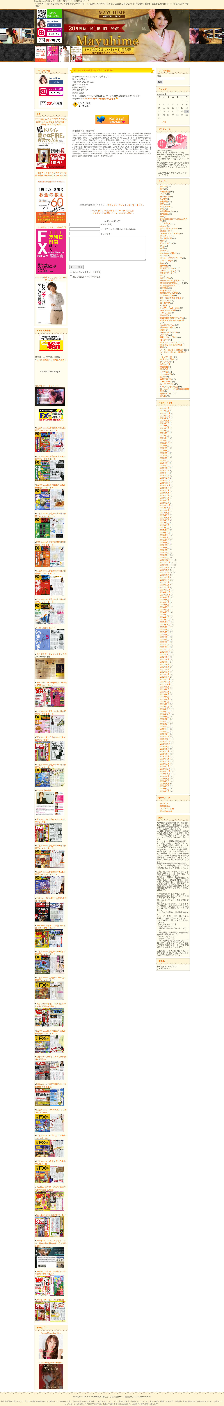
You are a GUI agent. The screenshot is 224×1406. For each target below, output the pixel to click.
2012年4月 (164, 669)
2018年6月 (164, 493)
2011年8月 (164, 689)
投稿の (165, 806)
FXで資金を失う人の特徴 (171, 345)
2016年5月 (164, 550)
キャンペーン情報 (168, 310)
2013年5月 (164, 637)
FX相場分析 (165, 231)
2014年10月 (165, 595)
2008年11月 (165, 771)
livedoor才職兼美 (43, 790)
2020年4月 (164, 455)
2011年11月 (165, 682)
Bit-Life (163, 251)
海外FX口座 (165, 364)
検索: (159, 76)
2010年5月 (164, 726)
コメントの (167, 808)
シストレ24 (165, 300)
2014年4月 (164, 610)
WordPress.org (166, 811)
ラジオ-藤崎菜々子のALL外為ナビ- (51, 360)
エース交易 (165, 303)
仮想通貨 (164, 201)
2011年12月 (165, 679)
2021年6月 (164, 426)
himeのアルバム (167, 325)
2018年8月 (164, 488)
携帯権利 (164, 265)
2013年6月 (164, 634)
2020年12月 (165, 440)
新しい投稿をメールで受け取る (87, 277)
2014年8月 (164, 600)
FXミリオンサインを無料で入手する (99, 98)
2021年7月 (164, 423)
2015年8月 (164, 570)
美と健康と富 (166, 238)
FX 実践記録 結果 (167, 285)
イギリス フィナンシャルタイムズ (51, 654)
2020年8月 (164, 445)
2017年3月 (164, 525)
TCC (162, 246)
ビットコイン (166, 243)
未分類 (163, 396)
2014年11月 (165, 592)
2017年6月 (164, 518)
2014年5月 (164, 607)
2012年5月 (164, 667)
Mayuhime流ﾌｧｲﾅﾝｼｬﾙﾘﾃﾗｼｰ (51, 1363)
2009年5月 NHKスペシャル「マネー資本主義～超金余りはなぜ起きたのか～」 (51, 1243)
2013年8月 (164, 629)
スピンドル (165, 278)
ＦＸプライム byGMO (169, 308)
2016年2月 (164, 555)
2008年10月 (165, 774)
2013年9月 (164, 627)
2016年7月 (164, 545)
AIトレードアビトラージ (171, 258)
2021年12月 (165, 413)
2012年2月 (164, 674)
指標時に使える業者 (169, 293)
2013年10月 (165, 625)
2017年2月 (164, 528)
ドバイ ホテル (167, 261)
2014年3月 (164, 612)
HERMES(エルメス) (168, 268)
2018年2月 (164, 503)
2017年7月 (164, 515)
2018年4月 (164, 498)
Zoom (162, 263)
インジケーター (167, 357)
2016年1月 (164, 557)
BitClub (163, 186)
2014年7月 (164, 602)
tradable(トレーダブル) (170, 233)
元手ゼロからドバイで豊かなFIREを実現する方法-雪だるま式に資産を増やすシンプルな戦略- (51, 122)
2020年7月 (164, 448)
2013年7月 (164, 632)
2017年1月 (164, 530)
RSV (162, 189)
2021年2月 (164, 436)
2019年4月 (164, 473)
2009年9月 (164, 746)
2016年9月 (164, 540)
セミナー (164, 340)
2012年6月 (164, 664)
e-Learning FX (166, 374)
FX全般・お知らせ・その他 (172, 320)
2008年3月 (164, 791)
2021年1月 (164, 438)
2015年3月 (164, 582)
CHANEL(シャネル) (168, 271)
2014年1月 (164, 617)
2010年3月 (164, 731)
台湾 (162, 248)
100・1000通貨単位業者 (170, 298)
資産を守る (165, 196)
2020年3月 (164, 458)
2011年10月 (165, 684)
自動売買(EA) (166, 379)
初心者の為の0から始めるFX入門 (173, 220)
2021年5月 (164, 428)
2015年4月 (164, 580)
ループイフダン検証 (169, 387)
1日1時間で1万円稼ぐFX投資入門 (51, 227)
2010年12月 (165, 709)
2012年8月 (164, 659)
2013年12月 (165, 619)
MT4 (162, 241)
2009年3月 (164, 761)
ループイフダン (167, 384)
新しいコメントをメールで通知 (87, 272)
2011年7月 (164, 692)
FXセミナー (165, 206)
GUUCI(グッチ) (166, 273)
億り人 (163, 204)
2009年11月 (165, 741)
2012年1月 (164, 677)
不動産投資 (165, 191)
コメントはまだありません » (131, 205)
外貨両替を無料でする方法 (172, 318)
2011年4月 (164, 699)
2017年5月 (164, 520)
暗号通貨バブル (167, 211)
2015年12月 (165, 560)
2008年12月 (165, 769)
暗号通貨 (164, 214)
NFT (162, 276)
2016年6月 (164, 547)
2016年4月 (164, 552)
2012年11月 (165, 652)
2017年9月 (164, 510)
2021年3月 (164, 433)
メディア (164, 335)
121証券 (163, 305)
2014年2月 (164, 614)
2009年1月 (164, 766)
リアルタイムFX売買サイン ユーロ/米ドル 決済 (113, 211)
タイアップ (165, 362)
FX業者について (167, 290)
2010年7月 (164, 721)
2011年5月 (164, 697)
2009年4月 (164, 759)
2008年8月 (164, 779)
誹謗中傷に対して (168, 327)
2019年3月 (164, 475)
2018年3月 (164, 500)
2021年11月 (165, 416)
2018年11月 (165, 483)
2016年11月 (165, 535)
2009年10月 (165, 744)
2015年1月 (164, 587)
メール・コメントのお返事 (172, 350)
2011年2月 (164, 704)
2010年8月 (164, 719)
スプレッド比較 (167, 295)
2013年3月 (164, 642)
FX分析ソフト (166, 236)
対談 (162, 347)
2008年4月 (164, 789)
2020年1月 (164, 463)
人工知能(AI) (165, 223)
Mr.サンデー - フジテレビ (47, 386)
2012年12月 (165, 649)
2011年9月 (164, 687)
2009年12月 (165, 739)
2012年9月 (164, 657)
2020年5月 (164, 453)
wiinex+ (163, 226)
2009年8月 (164, 749)
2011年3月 (164, 702)
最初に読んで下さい (169, 337)
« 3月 (164, 122)
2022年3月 (164, 408)
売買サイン (112, 205)
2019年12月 (165, 465)
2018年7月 (164, 490)
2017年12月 (165, 505)
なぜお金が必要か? (168, 253)
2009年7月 (164, 751)
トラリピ (164, 372)
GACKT (163, 199)
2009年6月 (164, 754)
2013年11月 (165, 622)
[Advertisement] (112, 181)
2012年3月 (164, 672)
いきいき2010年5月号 (45, 628)
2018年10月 (165, 485)
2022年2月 (164, 411)
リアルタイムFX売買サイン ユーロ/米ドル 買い (111, 213)
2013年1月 (164, 647)
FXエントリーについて (170, 342)
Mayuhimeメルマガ (168, 332)
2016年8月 (164, 542)
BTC (162, 209)
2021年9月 (164, 421)
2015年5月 (164, 577)
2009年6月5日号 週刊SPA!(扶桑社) (51, 1215)
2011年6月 (164, 694)
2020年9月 (164, 443)
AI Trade (163, 256)
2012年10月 (165, 654)
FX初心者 (164, 369)
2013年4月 (164, 639)
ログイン (164, 803)
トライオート (166, 382)
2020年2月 (164, 460)
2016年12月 (165, 533)
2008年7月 (164, 781)
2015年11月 (165, 562)
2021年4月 (164, 431)
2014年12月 (165, 590)
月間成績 (164, 288)
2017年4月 (164, 523)
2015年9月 (164, 567)
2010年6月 (164, 724)
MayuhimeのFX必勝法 (169, 280)
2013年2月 (164, 644)
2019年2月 (164, 478)
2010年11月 (165, 711)
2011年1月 (164, 707)
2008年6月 (164, 784)
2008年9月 (164, 776)
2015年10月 (165, 565)
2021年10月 (165, 418)
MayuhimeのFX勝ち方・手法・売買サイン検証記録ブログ (61, 1)
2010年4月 (164, 729)
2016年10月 (165, 537)
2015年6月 (164, 575)
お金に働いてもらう (169, 228)
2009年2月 (164, 764)
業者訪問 (164, 315)
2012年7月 (164, 662)
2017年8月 (164, 513)
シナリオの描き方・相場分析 (173, 352)
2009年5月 (164, 756)
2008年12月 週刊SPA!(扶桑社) (50, 1300)
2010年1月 (164, 736)
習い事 (163, 376)
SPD (162, 216)
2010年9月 (164, 716)
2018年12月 (165, 480)
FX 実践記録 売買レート (170, 283)
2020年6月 (164, 450)
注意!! (162, 330)
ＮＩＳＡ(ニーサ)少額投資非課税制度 (174, 390)
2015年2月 (164, 585)
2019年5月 (164, 470)
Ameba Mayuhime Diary (51, 1333)
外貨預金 (164, 367)
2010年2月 (164, 734)
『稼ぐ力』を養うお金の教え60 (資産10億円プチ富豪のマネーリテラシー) (51, 175)
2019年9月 (164, 468)
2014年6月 (164, 605)
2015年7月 (164, 572)
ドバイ (163, 194)
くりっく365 (165, 313)
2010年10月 (165, 714)
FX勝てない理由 (167, 359)
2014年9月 (164, 597)
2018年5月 (164, 495)
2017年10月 (165, 508)
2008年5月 (164, 786)
